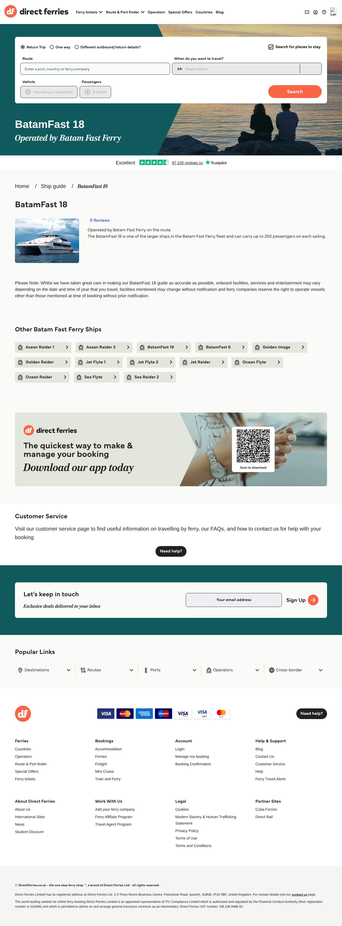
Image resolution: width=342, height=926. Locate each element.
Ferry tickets (25, 779)
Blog (220, 12)
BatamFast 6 (218, 347)
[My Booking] (307, 12)
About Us (22, 809)
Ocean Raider (39, 377)
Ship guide (53, 186)
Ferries (101, 756)
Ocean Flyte (254, 362)
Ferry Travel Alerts (270, 779)
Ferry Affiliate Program (113, 817)
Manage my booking (192, 756)
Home (22, 186)
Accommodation (108, 749)
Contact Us (264, 756)
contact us (299, 894)
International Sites (30, 817)
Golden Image (276, 347)
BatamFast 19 (160, 347)
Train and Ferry (108, 779)
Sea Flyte (93, 377)
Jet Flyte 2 (148, 362)
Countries (204, 12)
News (19, 824)
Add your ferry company (115, 809)
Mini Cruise (104, 771)
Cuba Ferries (266, 809)
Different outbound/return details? (110, 47)
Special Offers (180, 12)
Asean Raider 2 (101, 347)
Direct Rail (264, 817)
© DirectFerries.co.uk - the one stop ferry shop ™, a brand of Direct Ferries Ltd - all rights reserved (87, 885)
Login (179, 749)
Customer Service (270, 764)
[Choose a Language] (333, 12)
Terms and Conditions (193, 845)
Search (295, 91)
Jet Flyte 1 (96, 362)
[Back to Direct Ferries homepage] (36, 12)
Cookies (182, 809)
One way (63, 47)
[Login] (315, 12)
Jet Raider (200, 362)
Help (259, 771)
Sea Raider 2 (146, 377)
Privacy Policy (187, 831)
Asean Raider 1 (40, 347)
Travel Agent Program (113, 824)
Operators (156, 12)
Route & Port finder (31, 764)
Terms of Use (186, 838)
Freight (101, 764)
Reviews (100, 220)
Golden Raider (40, 362)
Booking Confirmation (193, 764)
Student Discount (29, 832)
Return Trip (35, 47)
